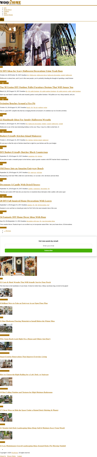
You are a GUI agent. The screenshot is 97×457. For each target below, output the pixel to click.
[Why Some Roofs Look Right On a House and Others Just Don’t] (6, 332)
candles (30, 188)
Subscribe (48, 250)
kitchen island (38, 140)
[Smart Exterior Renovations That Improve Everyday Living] (6, 350)
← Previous (7, 231)
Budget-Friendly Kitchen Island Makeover (20, 136)
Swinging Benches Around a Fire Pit (17, 103)
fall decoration (42, 205)
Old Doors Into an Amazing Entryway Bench (21, 168)
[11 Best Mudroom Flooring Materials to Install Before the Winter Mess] (6, 314)
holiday (44, 124)
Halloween (33, 75)
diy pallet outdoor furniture (48, 91)
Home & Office (4, 335)
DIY (5, 8)
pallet (69, 91)
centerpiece (36, 188)
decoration (44, 188)
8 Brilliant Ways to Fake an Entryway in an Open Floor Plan (24, 303)
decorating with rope (33, 221)
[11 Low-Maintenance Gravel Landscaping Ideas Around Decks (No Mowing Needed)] (6, 439)
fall (36, 205)
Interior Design (8, 15)
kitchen (30, 140)
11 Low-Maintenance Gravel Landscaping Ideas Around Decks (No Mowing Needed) (33, 446)
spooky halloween (66, 75)
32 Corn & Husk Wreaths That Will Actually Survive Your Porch (25, 282)
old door (39, 172)
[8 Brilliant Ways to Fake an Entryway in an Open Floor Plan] (6, 296)
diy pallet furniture (33, 91)
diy (28, 75)
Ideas (5, 13)
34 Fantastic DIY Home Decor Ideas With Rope (23, 217)
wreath (61, 124)
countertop (31, 156)
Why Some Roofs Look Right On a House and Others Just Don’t (25, 339)
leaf (48, 205)
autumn (29, 205)
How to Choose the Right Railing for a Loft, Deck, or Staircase (24, 375)
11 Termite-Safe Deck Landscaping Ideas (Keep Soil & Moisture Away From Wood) (32, 428)
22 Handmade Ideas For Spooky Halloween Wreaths (25, 119)
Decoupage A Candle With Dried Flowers (20, 184)
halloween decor (42, 75)
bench (28, 107)
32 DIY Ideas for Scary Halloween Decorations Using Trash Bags (31, 71)
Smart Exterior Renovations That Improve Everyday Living (23, 357)
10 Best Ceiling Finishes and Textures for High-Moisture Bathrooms (26, 392)
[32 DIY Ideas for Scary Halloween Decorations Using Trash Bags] (38, 65)
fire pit (35, 107)
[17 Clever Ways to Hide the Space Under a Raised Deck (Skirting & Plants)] (6, 403)
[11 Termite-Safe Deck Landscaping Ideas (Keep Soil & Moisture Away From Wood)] (6, 421)
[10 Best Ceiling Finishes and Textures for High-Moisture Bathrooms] (6, 385)
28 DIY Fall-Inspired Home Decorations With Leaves (26, 201)
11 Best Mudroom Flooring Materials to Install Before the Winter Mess (27, 321)
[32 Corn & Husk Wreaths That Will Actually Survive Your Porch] (18, 275)
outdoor (40, 107)
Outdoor (6, 11)
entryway (33, 172)
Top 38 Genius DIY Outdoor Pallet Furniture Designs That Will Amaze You (36, 87)
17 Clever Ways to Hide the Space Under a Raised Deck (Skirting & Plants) (29, 410)
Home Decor (8, 9)
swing (45, 107)
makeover (45, 140)
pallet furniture (76, 91)
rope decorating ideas (48, 221)
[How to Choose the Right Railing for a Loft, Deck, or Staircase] (6, 367)
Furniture (6, 83)
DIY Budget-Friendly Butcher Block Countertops (24, 152)
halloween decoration (53, 75)
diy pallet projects (62, 91)
